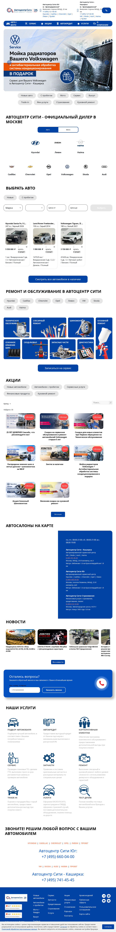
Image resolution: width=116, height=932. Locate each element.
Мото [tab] (68, 130)
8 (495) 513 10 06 (72, 604)
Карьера (68, 911)
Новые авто (27, 95)
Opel (69, 14)
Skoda (86, 16)
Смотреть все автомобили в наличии (58, 279)
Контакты (68, 915)
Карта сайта (84, 914)
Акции (67, 895)
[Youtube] (104, 900)
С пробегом (46, 95)
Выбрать (101, 208)
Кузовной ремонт (86, 102)
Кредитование (54, 904)
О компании (69, 907)
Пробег (52, 16)
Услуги (51, 913)
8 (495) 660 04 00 (72, 580)
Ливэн (45, 16)
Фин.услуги (42, 102)
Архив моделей (86, 895)
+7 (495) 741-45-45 (58, 879)
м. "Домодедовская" (51, 7)
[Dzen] (109, 900)
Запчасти (52, 900)
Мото (63, 95)
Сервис (77, 95)
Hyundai (46, 14)
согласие (63, 927)
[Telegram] (104, 896)
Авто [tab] (48, 130)
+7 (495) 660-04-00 (58, 856)
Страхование (62, 102)
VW (81, 16)
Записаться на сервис (58, 368)
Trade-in (25, 102)
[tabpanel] (58, 157)
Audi (92, 16)
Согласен (108, 927)
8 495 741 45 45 (72, 558)
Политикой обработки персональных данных (19, 929)
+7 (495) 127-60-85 (87, 14)
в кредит (21, 250)
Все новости (58, 662)
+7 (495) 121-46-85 (50, 12)
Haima (98, 16)
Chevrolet (62, 14)
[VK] (109, 896)
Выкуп (92, 95)
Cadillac (54, 14)
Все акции (58, 514)
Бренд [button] (6, 404)
